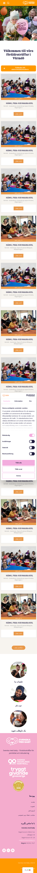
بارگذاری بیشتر (19, 648)
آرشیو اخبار (31, 811)
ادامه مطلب (18, 114)
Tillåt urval (18, 469)
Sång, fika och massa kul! (19, 103)
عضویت (32, 806)
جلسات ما (18, 681)
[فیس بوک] (13, 850)
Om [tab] (30, 401)
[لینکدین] (4, 850)
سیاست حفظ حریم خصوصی (26, 815)
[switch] (32, 441)
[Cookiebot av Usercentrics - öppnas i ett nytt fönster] (26, 395)
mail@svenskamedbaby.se (27, 840)
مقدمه (33, 802)
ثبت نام (18, 705)
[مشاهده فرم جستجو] (8, 3)
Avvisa (18, 476)
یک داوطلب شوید (18, 730)
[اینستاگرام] (8, 850)
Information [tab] (18, 401)
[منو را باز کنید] (4, 3)
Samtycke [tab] (6, 401)
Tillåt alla (18, 463)
